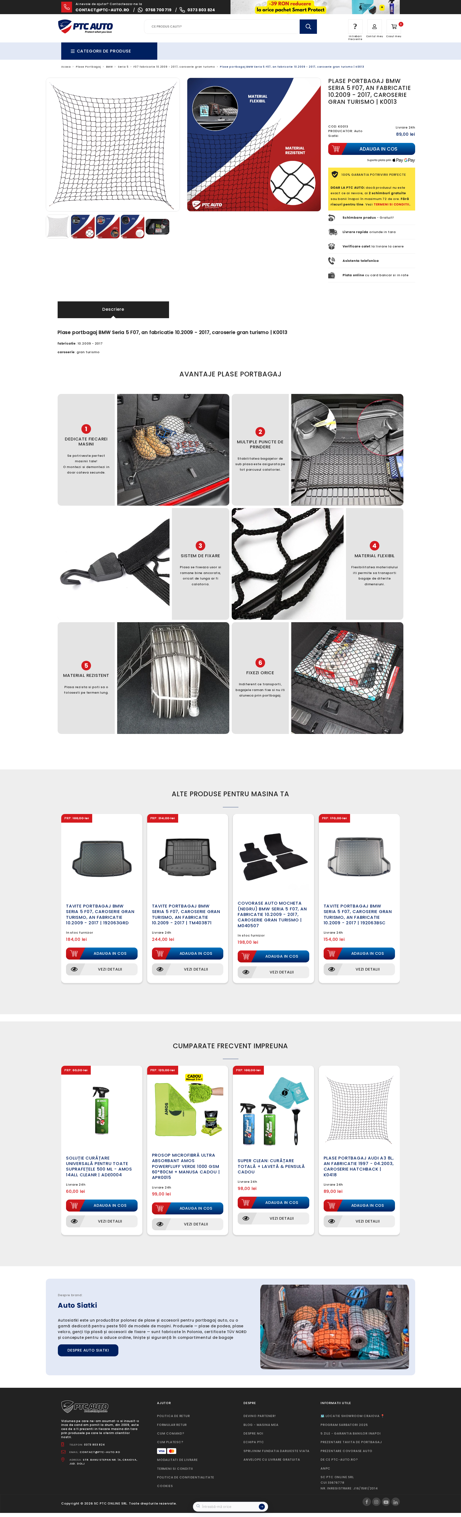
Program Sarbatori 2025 (344, 1425)
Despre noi (253, 1433)
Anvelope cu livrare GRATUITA (271, 1459)
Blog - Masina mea (261, 1425)
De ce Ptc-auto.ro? (339, 1459)
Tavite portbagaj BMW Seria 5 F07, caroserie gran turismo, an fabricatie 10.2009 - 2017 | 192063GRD (100, 914)
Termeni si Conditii (175, 1468)
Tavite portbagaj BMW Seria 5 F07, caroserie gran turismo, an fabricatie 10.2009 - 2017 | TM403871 (186, 914)
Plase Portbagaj (88, 67)
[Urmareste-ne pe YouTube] (386, 1502)
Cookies (165, 1486)
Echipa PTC (253, 1442)
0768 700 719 (159, 10)
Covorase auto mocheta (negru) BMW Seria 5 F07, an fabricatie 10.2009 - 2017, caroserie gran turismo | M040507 (272, 914)
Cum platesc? (170, 1442)
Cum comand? (170, 1433)
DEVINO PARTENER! (259, 1416)
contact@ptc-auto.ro (102, 10)
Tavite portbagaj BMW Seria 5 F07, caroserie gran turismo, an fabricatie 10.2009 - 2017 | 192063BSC (358, 914)
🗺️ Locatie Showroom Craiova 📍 (352, 1416)
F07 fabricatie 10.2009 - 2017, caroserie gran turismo (174, 67)
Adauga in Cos (110, 953)
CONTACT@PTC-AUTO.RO (100, 1452)
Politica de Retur (173, 1416)
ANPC (325, 1468)
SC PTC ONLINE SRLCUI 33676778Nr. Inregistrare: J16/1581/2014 (349, 1483)
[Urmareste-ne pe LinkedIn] (395, 1502)
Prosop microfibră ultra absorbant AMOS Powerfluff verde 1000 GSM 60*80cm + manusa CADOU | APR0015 (186, 1166)
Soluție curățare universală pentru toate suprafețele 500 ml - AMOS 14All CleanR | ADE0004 (99, 1166)
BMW (109, 67)
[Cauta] (308, 26)
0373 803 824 (201, 10)
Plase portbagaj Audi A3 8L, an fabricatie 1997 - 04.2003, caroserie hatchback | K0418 (359, 1166)
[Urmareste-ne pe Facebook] (367, 1502)
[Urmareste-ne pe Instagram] (376, 1502)
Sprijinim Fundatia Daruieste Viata (276, 1451)
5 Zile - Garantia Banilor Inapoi (351, 1433)
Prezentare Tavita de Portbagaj (351, 1442)
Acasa (66, 67)
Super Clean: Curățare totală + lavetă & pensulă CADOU (271, 1166)
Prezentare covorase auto (346, 1451)
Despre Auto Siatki (88, 1350)
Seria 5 (123, 67)
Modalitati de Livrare (177, 1460)
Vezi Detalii (110, 969)
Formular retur (172, 1425)
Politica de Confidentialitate (185, 1477)
